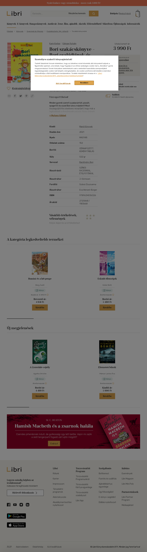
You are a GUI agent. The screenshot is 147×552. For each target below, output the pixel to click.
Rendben (84, 83)
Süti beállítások (63, 83)
